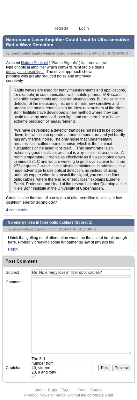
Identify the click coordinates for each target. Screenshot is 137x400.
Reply (13, 249)
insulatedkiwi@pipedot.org (32, 229)
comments (16, 210)
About (39, 390)
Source (96, 390)
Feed (82, 390)
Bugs (52, 390)
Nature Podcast (34, 63)
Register (61, 28)
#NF (91, 229)
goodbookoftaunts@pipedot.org (38, 53)
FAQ (64, 390)
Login (84, 28)
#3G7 (122, 53)
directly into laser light (25, 71)
